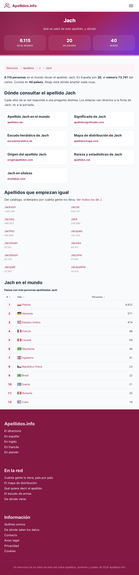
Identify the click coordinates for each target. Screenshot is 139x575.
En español (11, 436)
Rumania (27, 393)
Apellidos (28, 68)
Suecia (26, 384)
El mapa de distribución (20, 483)
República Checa (32, 366)
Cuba (25, 401)
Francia (26, 331)
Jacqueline (78, 267)
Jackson (10, 207)
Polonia (26, 304)
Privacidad (11, 546)
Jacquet (9, 267)
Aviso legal (11, 540)
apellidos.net (82, 159)
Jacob (75, 207)
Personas (97, 296)
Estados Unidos (31, 322)
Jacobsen (11, 243)
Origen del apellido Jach (26, 154)
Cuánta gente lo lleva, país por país (28, 477)
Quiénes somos (14, 524)
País (19, 296)
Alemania (27, 313)
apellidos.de (15, 122)
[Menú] (131, 5)
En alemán (11, 452)
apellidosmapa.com (86, 140)
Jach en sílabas (19, 173)
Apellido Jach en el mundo (28, 116)
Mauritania (28, 348)
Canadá (26, 339)
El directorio (12, 431)
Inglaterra (27, 357)
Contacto (10, 535)
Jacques (76, 231)
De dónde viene (15, 499)
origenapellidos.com (20, 159)
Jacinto (9, 231)
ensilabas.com (16, 178)
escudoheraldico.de (19, 140)
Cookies (10, 551)
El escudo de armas (17, 493)
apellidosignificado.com (89, 122)
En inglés (10, 441)
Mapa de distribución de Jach (98, 135)
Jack (74, 219)
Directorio (12, 68)
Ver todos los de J (88, 199)
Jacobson (11, 255)
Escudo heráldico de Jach (28, 135)
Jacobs (9, 219)
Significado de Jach (90, 116)
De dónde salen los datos (21, 529)
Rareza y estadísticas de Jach (98, 154)
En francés (11, 447)
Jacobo (76, 243)
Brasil (25, 375)
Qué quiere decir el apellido (23, 488)
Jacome (76, 255)
